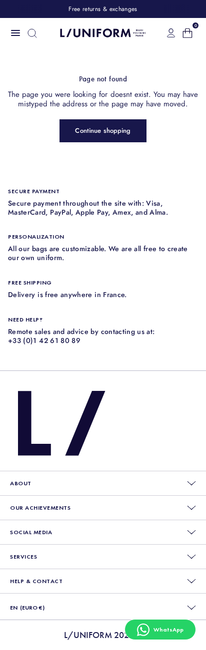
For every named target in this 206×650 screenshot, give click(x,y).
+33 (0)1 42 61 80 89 (44, 340)
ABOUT (21, 483)
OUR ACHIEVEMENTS (40, 508)
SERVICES (23, 557)
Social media (31, 532)
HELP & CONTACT (36, 581)
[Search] (32, 33)
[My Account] (171, 33)
